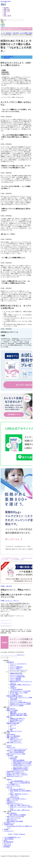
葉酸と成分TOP (11, 708)
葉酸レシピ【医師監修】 (13, 736)
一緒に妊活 (15, 33)
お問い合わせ (7, 845)
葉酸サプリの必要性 (12, 710)
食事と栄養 (7, 11)
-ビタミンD (13, 724)
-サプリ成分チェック (15, 741)
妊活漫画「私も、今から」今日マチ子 (17, 774)
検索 (2, 20)
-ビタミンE (13, 728)
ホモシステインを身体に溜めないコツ (20, 702)
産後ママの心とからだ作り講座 (15, 816)
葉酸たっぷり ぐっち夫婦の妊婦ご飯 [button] (20, 782)
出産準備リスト (11, 802)
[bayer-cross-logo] (3, 26)
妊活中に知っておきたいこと (15, 776)
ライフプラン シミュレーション (18, 749)
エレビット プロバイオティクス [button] (18, 670)
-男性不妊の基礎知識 (18, 760)
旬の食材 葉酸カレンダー (17, 720)
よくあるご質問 (14, 694)
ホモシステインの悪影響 (16, 705)
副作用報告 (7, 846)
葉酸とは (9, 716)
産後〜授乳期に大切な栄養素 (15, 821)
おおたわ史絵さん (9, 56)
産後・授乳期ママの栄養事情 (18, 815)
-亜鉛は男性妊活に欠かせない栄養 (22, 761)
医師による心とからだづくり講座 (16, 753)
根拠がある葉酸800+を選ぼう (15, 696)
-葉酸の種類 (13, 712)
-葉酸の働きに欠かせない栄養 (18, 713)
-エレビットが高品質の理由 (17, 676)
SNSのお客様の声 (18, 689)
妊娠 (5, 14)
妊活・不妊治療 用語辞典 (17, 752)
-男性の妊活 (13, 758)
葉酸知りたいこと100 (15, 721)
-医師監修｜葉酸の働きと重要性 (18, 715)
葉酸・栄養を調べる (12, 737)
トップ (3, 33)
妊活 (5, 12)
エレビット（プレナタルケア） (18, 663)
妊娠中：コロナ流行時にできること (16, 798)
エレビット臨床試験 (15, 678)
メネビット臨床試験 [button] (15, 679)
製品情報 (6, 7)
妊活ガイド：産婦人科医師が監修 (16, 750)
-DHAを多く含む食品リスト (17, 789)
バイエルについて (9, 831)
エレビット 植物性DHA (16, 667)
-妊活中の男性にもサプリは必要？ (22, 763)
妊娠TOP (9, 779)
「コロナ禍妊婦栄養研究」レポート (19, 781)
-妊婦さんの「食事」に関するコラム (20, 805)
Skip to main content (6, 1)
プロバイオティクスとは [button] (13, 786)
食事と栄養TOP (11, 734)
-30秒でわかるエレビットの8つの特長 (20, 691)
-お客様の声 (13, 687)
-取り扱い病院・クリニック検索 (18, 692)
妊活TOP (8, 33)
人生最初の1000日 (9, 824)
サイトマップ (7, 843)
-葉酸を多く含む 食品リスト (17, 718)
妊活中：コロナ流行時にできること (16, 773)
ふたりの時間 (23, 33)
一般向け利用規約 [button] (9, 839)
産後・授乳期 (7, 15)
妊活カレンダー (11, 747)
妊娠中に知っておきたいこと (15, 803)
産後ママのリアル (12, 819)
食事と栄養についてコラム (14, 742)
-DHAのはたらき (14, 797)
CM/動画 (6, 829)
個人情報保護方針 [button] (9, 842)
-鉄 (10, 726)
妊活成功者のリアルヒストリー (15, 771)
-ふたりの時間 (14, 757)
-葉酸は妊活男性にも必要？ (20, 768)
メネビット (13, 665)
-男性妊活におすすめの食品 (20, 769)
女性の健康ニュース (9, 823)
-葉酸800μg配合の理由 (16, 673)
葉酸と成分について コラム (14, 731)
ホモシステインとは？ (16, 700)
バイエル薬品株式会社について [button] (12, 837)
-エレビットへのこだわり (17, 675)
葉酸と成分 (7, 9)
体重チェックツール (12, 800)
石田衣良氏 (7, 57)
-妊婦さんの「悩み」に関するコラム (20, 810)
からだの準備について (13, 784)
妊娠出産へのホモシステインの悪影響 (20, 704)
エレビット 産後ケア (15, 668)
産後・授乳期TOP (11, 813)
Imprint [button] (5, 840)
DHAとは (9, 787)
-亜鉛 (11, 729)
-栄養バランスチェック (16, 739)
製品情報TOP (10, 662)
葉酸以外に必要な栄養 (13, 723)
